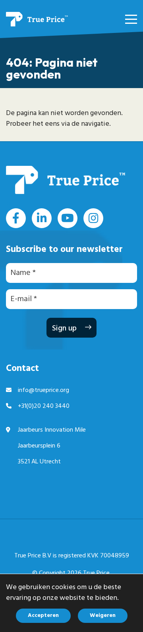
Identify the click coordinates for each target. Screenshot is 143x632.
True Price (96, 573)
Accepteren (43, 615)
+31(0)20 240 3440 (44, 406)
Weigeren (103, 615)
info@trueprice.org (43, 390)
